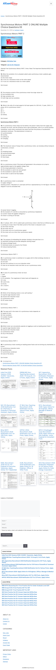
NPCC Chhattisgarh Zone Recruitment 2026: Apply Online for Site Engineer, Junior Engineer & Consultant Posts (46, 434)
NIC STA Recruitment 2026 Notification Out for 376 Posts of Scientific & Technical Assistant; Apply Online (9, 408)
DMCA (5, 656)
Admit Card (6, 635)
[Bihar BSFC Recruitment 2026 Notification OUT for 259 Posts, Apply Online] (9, 450)
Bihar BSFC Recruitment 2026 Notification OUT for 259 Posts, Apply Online (8, 433)
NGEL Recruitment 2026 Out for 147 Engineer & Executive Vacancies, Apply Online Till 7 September (9, 466)
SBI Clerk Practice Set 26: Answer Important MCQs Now (19, 598)
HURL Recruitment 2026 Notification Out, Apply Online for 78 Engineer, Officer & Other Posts (27, 466)
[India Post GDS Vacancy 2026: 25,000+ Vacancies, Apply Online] (9, 387)
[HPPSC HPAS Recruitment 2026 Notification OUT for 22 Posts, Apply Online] (28, 445)
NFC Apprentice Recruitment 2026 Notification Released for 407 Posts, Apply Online (46, 376)
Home (2, 16)
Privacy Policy (7, 654)
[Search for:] (12, 546)
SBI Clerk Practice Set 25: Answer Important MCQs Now (19, 600)
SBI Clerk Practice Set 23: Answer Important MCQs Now (19, 605)
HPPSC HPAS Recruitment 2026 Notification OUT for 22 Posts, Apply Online (28, 432)
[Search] (25, 546)
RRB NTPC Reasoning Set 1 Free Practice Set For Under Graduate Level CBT (25, 585)
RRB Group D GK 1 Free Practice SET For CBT (16, 590)
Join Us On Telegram (13, 65)
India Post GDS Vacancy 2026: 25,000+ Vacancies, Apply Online (7, 375)
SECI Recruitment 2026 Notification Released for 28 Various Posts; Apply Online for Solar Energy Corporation (47, 466)
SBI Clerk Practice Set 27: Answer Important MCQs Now (19, 596)
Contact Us (6, 621)
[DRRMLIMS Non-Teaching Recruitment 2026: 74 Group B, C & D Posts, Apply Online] (28, 386)
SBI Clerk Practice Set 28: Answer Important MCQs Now (19, 594)
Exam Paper (6, 645)
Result (5, 638)
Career (5, 624)
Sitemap (5, 661)
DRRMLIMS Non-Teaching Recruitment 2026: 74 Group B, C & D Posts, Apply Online (27, 375)
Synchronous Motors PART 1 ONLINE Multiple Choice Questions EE (22, 363)
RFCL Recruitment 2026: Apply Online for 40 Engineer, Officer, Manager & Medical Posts (46, 408)
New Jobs (6, 633)
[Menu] (51, 3)
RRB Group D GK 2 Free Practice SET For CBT (16, 588)
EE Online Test (11, 61)
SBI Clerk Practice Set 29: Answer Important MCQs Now (19, 592)
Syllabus (5, 640)
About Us (5, 619)
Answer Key (6, 642)
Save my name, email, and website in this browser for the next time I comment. (25, 530)
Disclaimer (6, 659)
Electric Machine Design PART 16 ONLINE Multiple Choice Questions (23, 365)
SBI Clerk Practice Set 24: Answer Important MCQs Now (19, 603)
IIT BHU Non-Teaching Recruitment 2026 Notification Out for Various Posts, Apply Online (27, 408)
